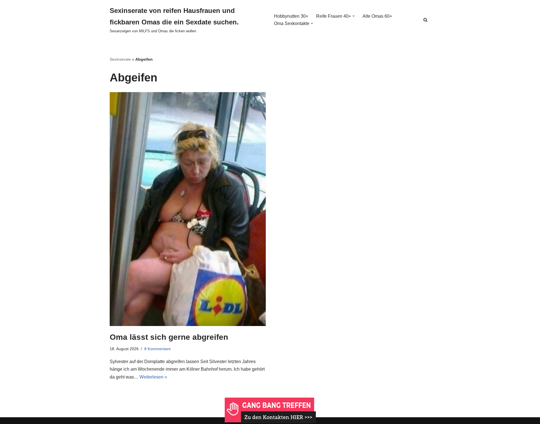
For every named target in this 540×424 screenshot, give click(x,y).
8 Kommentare (157, 349)
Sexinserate (120, 59)
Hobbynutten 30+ (291, 16)
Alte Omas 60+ (377, 16)
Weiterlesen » (153, 377)
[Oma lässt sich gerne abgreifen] (188, 209)
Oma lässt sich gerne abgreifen (169, 337)
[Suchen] (425, 20)
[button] (353, 16)
